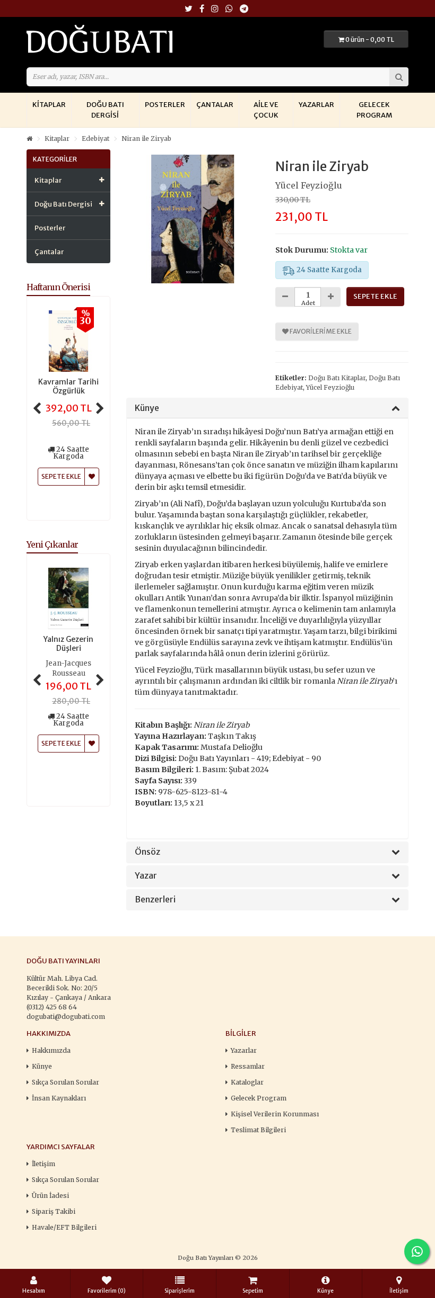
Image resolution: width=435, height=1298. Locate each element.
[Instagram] (215, 9)
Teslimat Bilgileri (258, 1130)
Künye (147, 408)
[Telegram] (244, 9)
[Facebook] (201, 9)
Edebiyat (95, 138)
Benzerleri (155, 900)
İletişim (43, 1164)
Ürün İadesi (50, 1195)
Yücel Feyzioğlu (308, 185)
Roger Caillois (69, 663)
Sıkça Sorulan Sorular (65, 1082)
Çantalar (214, 104)
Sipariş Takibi (53, 1211)
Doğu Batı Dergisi (105, 110)
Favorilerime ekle (320, 331)
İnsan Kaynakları (59, 1098)
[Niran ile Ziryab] (192, 219)
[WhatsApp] (229, 9)
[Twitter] (189, 9)
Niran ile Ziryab (146, 138)
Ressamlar (248, 1066)
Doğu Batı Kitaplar (337, 378)
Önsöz (147, 852)
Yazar (146, 876)
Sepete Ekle (61, 734)
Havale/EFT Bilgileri (64, 1227)
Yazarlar (316, 104)
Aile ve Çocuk (266, 110)
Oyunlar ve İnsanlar (68, 644)
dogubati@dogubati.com (66, 1017)
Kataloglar (247, 1082)
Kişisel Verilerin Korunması (275, 1114)
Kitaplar (49, 104)
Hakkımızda (51, 1050)
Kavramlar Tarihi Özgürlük (68, 386)
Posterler (165, 104)
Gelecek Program (374, 110)
